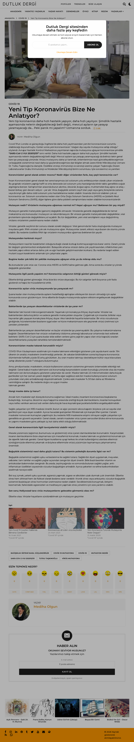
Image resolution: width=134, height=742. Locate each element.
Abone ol (93, 44)
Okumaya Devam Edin (67, 52)
